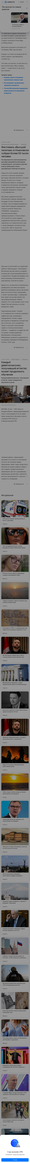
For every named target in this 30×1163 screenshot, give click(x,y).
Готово (15, 1160)
